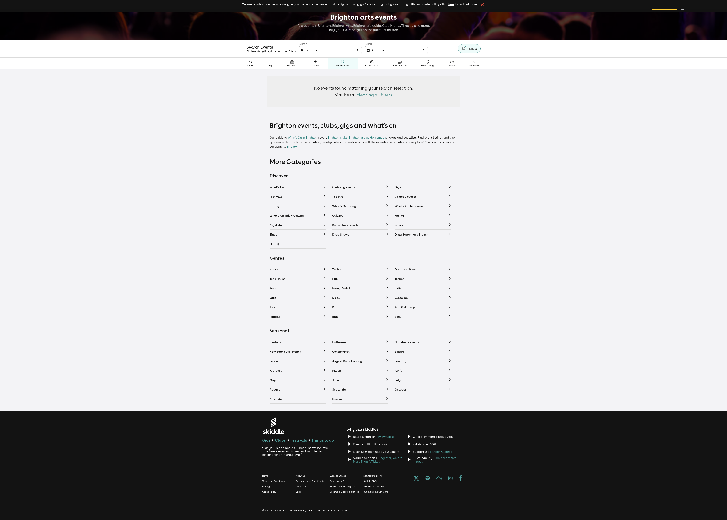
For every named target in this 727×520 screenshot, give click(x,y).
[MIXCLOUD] (439, 478)
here (451, 4)
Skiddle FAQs (370, 481)
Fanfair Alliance (441, 451)
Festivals (298, 440)
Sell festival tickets (374, 486)
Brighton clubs (337, 137)
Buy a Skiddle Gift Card (376, 491)
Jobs (298, 491)
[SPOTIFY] (427, 478)
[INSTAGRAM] (450, 478)
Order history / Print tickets (310, 481)
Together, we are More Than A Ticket (377, 459)
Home (265, 476)
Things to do (322, 440)
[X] (416, 478)
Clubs (280, 440)
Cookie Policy (269, 491)
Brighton (293, 146)
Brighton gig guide (361, 137)
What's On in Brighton (302, 137)
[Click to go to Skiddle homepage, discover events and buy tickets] (273, 425)
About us (300, 476)
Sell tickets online (373, 476)
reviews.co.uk (385, 437)
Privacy (266, 486)
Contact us (302, 486)
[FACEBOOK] (460, 478)
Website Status (338, 476)
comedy (380, 137)
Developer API (337, 481)
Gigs (266, 440)
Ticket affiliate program (342, 486)
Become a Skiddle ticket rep (344, 491)
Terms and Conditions (273, 481)
